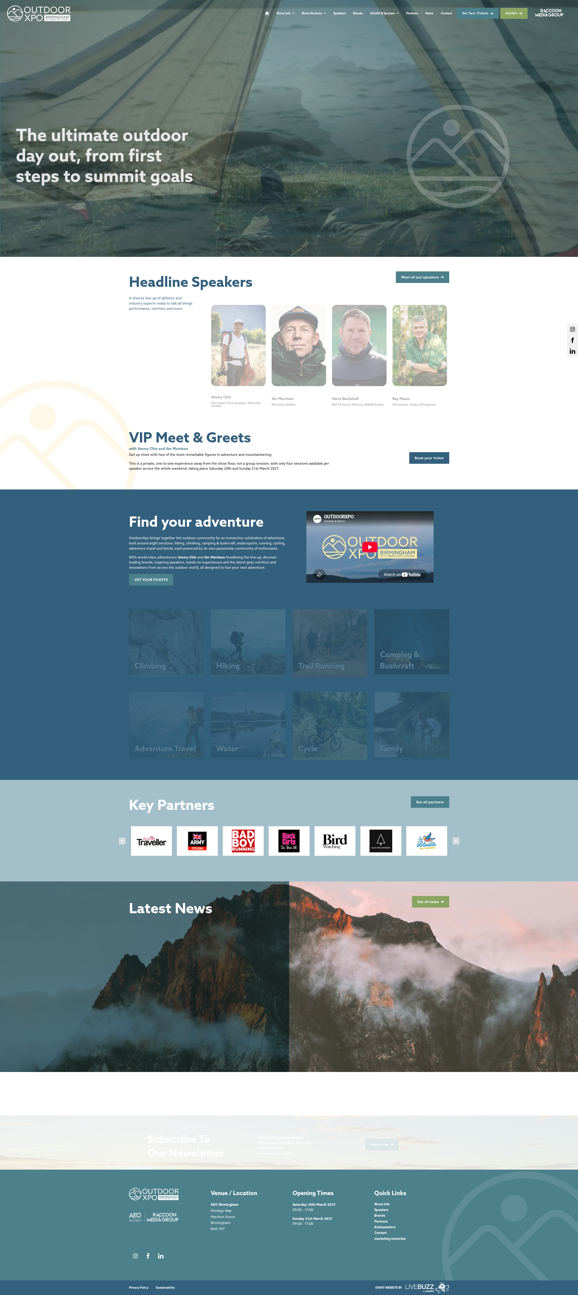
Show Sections (312, 13)
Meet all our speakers (420, 277)
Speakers (339, 13)
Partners (412, 13)
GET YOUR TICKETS (151, 580)
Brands (358, 13)
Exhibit (511, 13)
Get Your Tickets (475, 13)
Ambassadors (385, 1227)
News (429, 13)
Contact (446, 13)
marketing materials (390, 1238)
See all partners (430, 802)
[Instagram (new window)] (135, 1255)
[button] (122, 841)
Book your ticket (429, 458)
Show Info (284, 13)
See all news (428, 902)
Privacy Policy (139, 1287)
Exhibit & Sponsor (382, 13)
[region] (289, 128)
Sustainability (165, 1287)
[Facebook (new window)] (148, 1255)
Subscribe (379, 1138)
